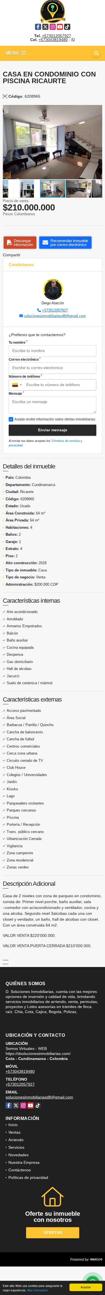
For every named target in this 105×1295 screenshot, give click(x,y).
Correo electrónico (25, 359)
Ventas (14, 1132)
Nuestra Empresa (23, 1162)
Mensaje (16, 393)
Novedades (18, 1155)
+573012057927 (56, 35)
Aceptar (86, 1287)
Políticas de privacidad (28, 1177)
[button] (97, 110)
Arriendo (16, 1140)
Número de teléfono (25, 376)
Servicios (16, 1147)
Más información (37, 1290)
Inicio (13, 1124)
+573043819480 (53, 39)
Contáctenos (19, 1170)
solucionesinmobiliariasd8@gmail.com (55, 316)
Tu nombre (18, 342)
